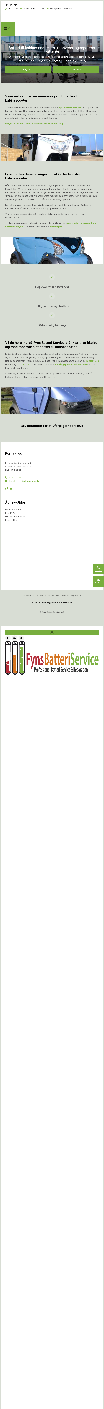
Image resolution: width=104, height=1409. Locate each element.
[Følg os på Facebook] (6, 4)
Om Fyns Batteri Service (32, 595)
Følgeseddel (76, 595)
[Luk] (52, 632)
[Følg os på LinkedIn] (11, 4)
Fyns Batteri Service (70, 107)
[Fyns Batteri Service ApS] (38, 26)
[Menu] (8, 29)
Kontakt (65, 595)
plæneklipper (56, 226)
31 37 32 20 (13, 8)
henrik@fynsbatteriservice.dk (62, 8)
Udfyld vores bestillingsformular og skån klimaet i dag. (34, 123)
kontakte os (92, 361)
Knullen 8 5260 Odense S (33, 8)
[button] (76, 69)
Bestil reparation (53, 595)
